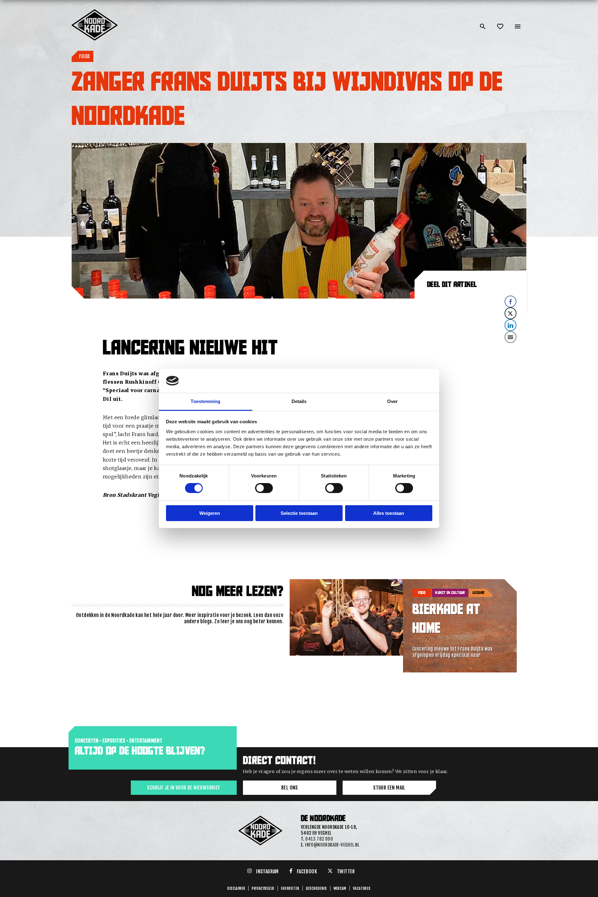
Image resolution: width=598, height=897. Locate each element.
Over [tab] (392, 401)
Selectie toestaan (299, 513)
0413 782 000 (319, 839)
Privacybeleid (263, 888)
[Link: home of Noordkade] (95, 11)
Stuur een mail (389, 788)
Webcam (340, 888)
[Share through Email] (510, 337)
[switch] (264, 488)
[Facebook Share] (510, 301)
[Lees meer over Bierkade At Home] (346, 625)
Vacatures (362, 888)
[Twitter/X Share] (510, 313)
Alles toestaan (388, 513)
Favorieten (290, 888)
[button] (470, 348)
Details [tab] (299, 401)
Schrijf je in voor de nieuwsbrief (183, 788)
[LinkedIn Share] (510, 325)
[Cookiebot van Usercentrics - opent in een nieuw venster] (405, 380)
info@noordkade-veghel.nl (332, 845)
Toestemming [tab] (205, 401)
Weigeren (209, 513)
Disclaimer (236, 888)
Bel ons (289, 788)
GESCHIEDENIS (316, 888)
